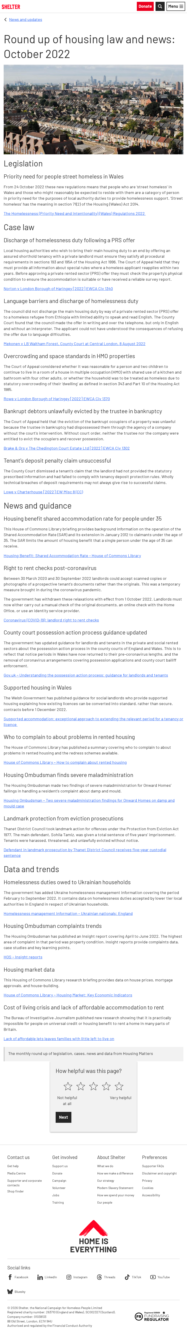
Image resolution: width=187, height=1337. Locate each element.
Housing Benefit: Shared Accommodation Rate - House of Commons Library (72, 555)
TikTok (136, 1277)
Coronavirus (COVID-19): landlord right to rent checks (51, 619)
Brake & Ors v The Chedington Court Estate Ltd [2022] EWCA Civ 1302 (67, 448)
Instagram (80, 1277)
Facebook (21, 1277)
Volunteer (58, 1188)
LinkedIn (51, 1277)
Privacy (147, 1180)
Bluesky (20, 1292)
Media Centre (16, 1173)
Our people (104, 1202)
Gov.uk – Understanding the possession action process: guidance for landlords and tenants (86, 674)
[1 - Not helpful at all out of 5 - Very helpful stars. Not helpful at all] (68, 1086)
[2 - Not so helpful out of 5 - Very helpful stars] (80, 1086)
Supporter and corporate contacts (24, 1183)
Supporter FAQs (153, 1166)
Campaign (59, 1180)
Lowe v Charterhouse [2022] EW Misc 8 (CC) (43, 491)
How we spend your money (115, 1195)
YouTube (164, 1277)
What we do (105, 1166)
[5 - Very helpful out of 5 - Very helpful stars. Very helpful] (119, 1086)
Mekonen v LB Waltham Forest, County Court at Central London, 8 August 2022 (74, 343)
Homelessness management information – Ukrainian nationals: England (68, 913)
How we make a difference (115, 1173)
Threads (109, 1277)
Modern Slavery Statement (115, 1188)
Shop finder (15, 1191)
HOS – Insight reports (23, 956)
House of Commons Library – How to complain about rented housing (65, 762)
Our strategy (105, 1180)
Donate (57, 1173)
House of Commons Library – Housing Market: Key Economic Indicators (68, 994)
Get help (13, 1166)
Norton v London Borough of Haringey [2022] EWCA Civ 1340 (58, 288)
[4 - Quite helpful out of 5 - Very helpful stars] (106, 1086)
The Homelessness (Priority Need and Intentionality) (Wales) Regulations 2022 (75, 213)
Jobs (55, 1195)
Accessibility (151, 1195)
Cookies (147, 1188)
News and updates (25, 19)
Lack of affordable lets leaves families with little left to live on (59, 1038)
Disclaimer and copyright (159, 1173)
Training (58, 1202)
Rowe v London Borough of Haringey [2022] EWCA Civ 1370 (57, 398)
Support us (60, 1166)
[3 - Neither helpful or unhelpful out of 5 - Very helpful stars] (93, 1086)
